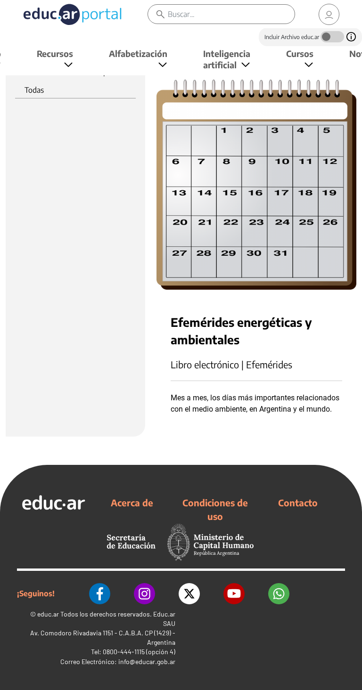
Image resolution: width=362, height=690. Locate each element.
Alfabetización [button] (138, 53)
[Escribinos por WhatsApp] (278, 593)
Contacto (298, 502)
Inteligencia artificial (226, 59)
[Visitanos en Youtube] (234, 593)
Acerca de (132, 502)
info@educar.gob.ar (146, 662)
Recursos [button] (55, 53)
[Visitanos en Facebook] (99, 593)
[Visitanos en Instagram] (144, 593)
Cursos (299, 53)
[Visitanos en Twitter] (189, 593)
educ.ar (48, 614)
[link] (329, 14)
